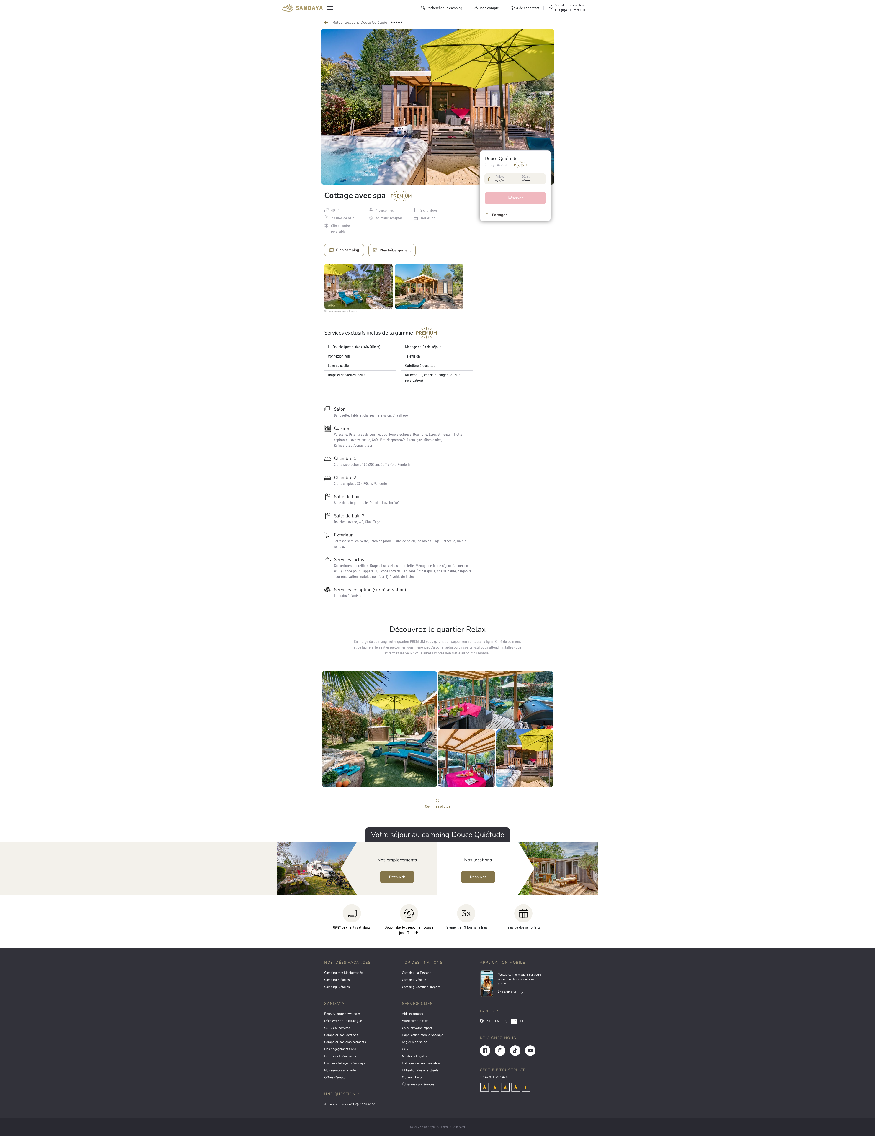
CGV (405, 1049)
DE (522, 1021)
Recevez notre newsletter (342, 1014)
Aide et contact (412, 1014)
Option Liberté (412, 1077)
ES (505, 1021)
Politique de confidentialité (421, 1063)
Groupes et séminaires (340, 1056)
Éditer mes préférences (418, 1084)
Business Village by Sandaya (344, 1063)
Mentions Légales (414, 1056)
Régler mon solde (414, 1042)
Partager (499, 214)
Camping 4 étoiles (337, 980)
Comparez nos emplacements (345, 1042)
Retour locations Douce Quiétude (360, 22)
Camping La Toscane (416, 973)
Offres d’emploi (335, 1077)
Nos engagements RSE (340, 1049)
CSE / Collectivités (337, 1028)
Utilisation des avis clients (420, 1070)
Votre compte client (416, 1021)
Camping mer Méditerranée (343, 973)
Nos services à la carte (340, 1070)
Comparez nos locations (341, 1035)
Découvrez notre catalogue (343, 1021)
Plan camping (347, 249)
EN (497, 1021)
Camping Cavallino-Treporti (421, 987)
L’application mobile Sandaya (422, 1035)
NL (489, 1021)
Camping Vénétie (414, 980)
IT (529, 1021)
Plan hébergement (395, 250)
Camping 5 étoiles (337, 987)
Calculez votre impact (417, 1028)
